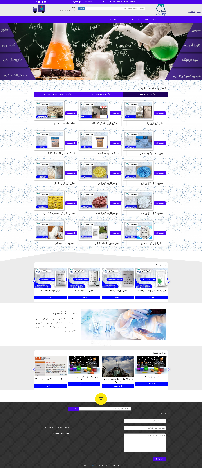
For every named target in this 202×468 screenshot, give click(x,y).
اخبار (138, 19)
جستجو (81, 8)
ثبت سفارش (160, 113)
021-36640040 (131, 2)
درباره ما (122, 19)
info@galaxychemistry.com (81, 2)
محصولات (146, 19)
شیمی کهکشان (157, 19)
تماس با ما (113, 19)
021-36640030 (117, 2)
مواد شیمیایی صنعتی (144, 94)
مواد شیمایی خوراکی (100, 94)
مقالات (131, 19)
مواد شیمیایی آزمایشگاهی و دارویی (56, 94)
